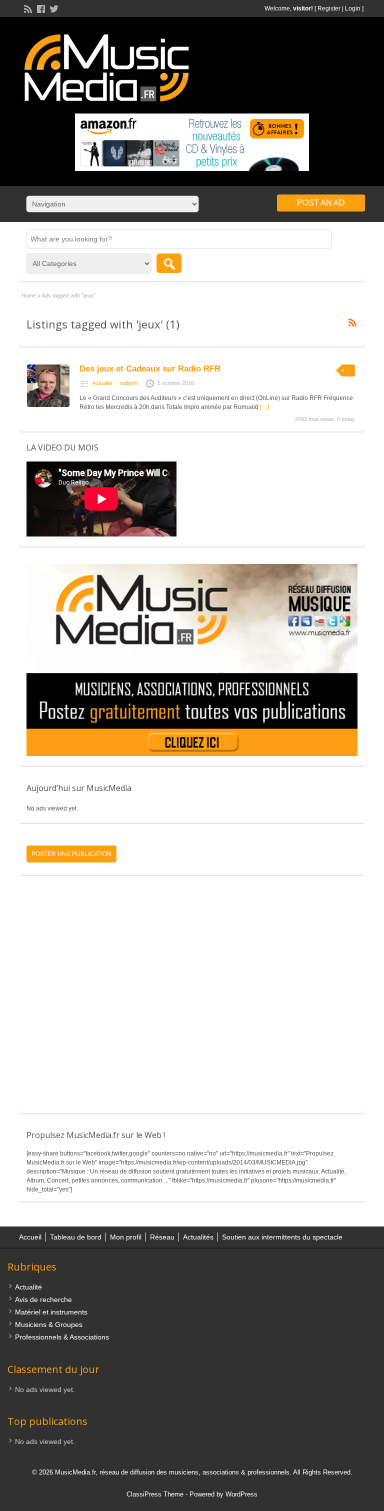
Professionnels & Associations (62, 1337)
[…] (264, 407)
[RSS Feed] (27, 8)
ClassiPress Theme (155, 1494)
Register (329, 8)
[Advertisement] (191, 999)
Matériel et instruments (51, 1312)
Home (29, 295)
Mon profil (126, 1237)
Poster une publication (72, 854)
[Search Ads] (169, 263)
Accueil (30, 1237)
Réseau (162, 1237)
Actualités (198, 1237)
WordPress (242, 1494)
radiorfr (129, 383)
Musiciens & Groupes (48, 1324)
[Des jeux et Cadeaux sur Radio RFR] (48, 405)
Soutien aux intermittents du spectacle (282, 1237)
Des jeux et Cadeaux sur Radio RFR (150, 369)
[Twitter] (53, 8)
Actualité (102, 383)
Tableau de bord (76, 1237)
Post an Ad (321, 202)
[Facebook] (40, 8)
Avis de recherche (43, 1300)
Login (352, 8)
